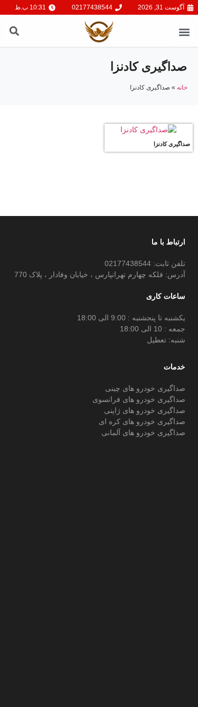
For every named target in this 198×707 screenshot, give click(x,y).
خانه (182, 87)
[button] (184, 32)
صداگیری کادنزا (172, 144)
